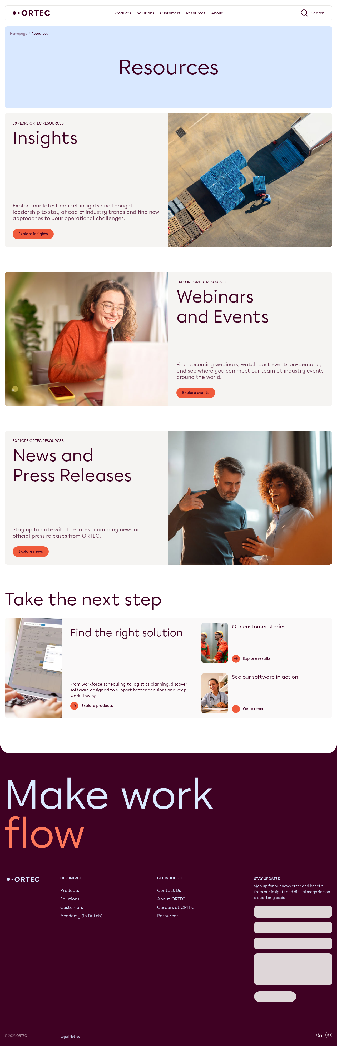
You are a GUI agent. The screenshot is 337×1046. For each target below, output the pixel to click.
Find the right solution (126, 632)
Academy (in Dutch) (81, 915)
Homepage (18, 34)
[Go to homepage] (31, 13)
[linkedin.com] (319, 1035)
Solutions (69, 898)
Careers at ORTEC (176, 907)
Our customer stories (258, 626)
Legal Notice (70, 1036)
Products (69, 890)
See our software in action (265, 677)
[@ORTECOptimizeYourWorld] (328, 1035)
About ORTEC (171, 898)
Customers (71, 907)
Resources (167, 915)
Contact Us (169, 890)
